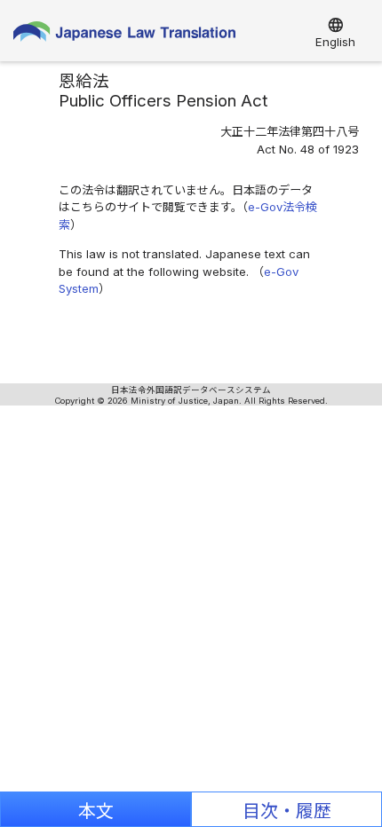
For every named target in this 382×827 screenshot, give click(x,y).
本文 (96, 811)
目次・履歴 (287, 811)
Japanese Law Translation (124, 35)
